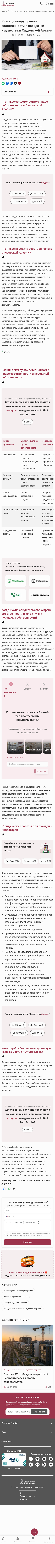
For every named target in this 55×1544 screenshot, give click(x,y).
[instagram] (51, 1459)
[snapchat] (51, 1464)
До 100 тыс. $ (18, 193)
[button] (8, 1216)
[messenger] (37, 1459)
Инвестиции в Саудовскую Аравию (18, 1290)
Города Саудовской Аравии (15, 1302)
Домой (4, 11)
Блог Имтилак (16, 11)
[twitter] (44, 1464)
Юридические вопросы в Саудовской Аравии (22, 1308)
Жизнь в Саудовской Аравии (16, 1296)
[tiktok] (31, 1464)
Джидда (30, 861)
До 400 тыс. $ (19, 201)
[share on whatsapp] (3, 83)
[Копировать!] (3, 114)
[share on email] (19, 83)
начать (27, 421)
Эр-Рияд (12, 861)
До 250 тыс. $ (36, 193)
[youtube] (37, 1464)
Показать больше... (39, 594)
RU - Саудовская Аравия (25, 1496)
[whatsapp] (44, 1459)
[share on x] (15, 83)
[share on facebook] (7, 83)
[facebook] (31, 1459)
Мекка (46, 861)
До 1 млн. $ (37, 201)
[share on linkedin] (11, 83)
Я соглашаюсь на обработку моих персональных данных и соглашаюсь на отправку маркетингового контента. (28, 1234)
